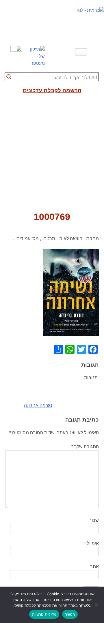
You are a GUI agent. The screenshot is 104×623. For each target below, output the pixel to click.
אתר (94, 566)
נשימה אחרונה (38, 405)
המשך (70, 614)
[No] (97, 605)
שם (94, 520)
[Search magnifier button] (9, 77)
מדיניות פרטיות (44, 614)
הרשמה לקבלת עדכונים (52, 90)
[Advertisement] (52, 155)
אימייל (91, 543)
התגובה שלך (85, 446)
